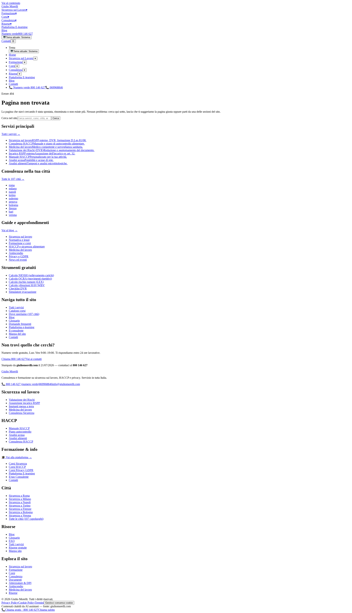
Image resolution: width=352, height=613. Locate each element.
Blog (4, 30)
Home (12, 54)
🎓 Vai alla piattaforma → (16, 457)
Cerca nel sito (9, 118)
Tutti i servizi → (10, 134)
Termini (39, 602)
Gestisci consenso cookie (59, 602)
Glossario (14, 320)
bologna (13, 205)
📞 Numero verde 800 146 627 (27, 87)
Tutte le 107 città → (12, 179)
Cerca (56, 118)
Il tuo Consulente (19, 476)
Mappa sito (15, 550)
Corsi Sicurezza (18, 463)
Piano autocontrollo (20, 431)
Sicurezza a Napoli (20, 502)
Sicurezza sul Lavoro (14, 9)
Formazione (9, 13)
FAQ (12, 541)
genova (13, 201)
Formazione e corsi (20, 243)
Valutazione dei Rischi (22, 399)
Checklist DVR (18, 288)
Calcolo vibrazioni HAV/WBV (27, 285)
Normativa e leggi (19, 239)
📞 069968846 (54, 87)
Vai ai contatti (34, 359)
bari (11, 211)
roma (12, 185)
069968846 (45, 384)
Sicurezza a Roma (19, 495)
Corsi (5, 16)
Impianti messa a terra (21, 406)
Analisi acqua (17, 434)
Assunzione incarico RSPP (24, 403)
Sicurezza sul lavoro (20, 236)
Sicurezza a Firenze (20, 508)
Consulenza (8, 20)
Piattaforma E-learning (14, 27)
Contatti (6, 41)
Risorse (6, 23)
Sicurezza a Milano (20, 499)
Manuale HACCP (19, 428)
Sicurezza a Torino (19, 505)
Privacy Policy (9, 602)
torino (12, 195)
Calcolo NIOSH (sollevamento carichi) (31, 275)
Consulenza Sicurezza (21, 412)
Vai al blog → (9, 230)
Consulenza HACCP (21, 441)
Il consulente (16, 330)
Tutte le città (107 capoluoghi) (26, 518)
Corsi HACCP (17, 466)
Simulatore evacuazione (22, 291)
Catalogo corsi (17, 310)
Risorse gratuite (18, 547)
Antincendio (16, 253)
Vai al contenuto (10, 3)
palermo (13, 198)
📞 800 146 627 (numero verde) (20, 384)
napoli (12, 191)
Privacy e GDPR (18, 256)
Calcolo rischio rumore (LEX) (26, 281)
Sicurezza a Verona (20, 515)
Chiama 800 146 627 (13, 359)
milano (13, 188)
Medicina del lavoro (20, 249)
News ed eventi (18, 259)
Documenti (15, 579)
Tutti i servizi (16, 307)
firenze (13, 208)
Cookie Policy (26, 602)
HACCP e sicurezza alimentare (27, 246)
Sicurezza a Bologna (21, 512)
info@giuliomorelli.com (66, 384)
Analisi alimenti (18, 438)
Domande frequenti (20, 323)
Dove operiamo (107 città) (24, 314)
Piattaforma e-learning (21, 327)
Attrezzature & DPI (20, 583)
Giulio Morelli (9, 6)
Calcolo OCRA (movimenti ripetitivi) (30, 278)
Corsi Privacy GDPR (21, 470)
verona (13, 215)
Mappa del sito (17, 333)
